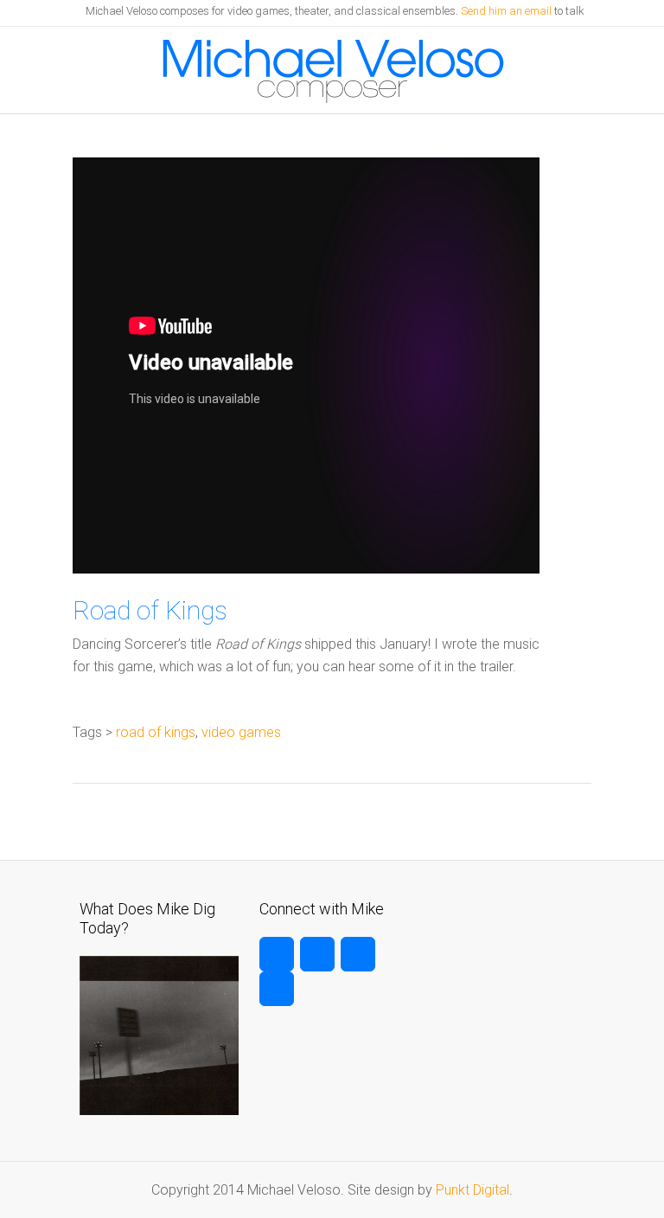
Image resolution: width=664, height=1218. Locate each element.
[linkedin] (358, 954)
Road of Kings (150, 610)
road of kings (155, 732)
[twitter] (276, 954)
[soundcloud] (276, 988)
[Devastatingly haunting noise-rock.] (159, 1110)
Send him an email (506, 10)
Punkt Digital (472, 1190)
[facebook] (317, 954)
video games (241, 732)
